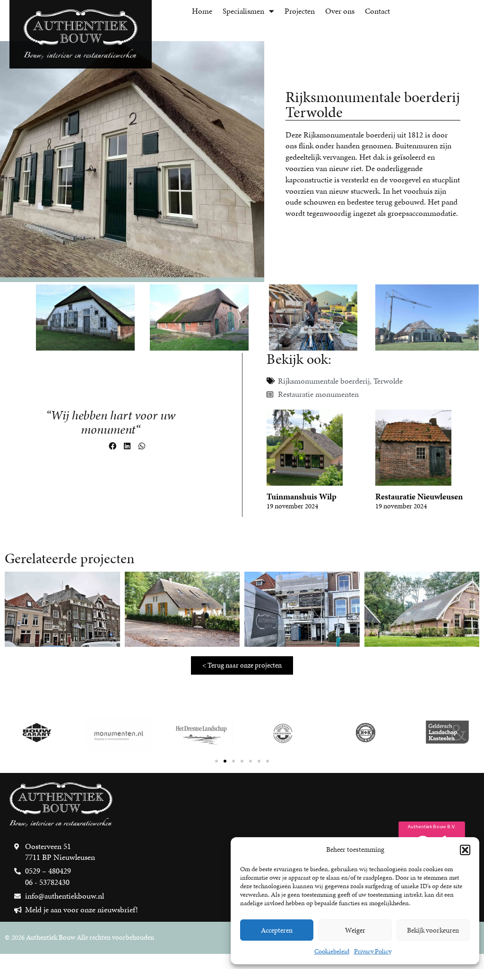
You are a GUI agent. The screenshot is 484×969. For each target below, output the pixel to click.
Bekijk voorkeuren (433, 930)
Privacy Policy (372, 951)
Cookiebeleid (331, 951)
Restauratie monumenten (318, 394)
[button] (465, 850)
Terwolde (388, 380)
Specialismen (243, 11)
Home (202, 11)
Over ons (339, 11)
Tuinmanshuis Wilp (302, 496)
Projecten (300, 11)
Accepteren (277, 930)
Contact (377, 11)
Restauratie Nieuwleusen (419, 496)
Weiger (355, 930)
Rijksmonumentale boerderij (324, 380)
